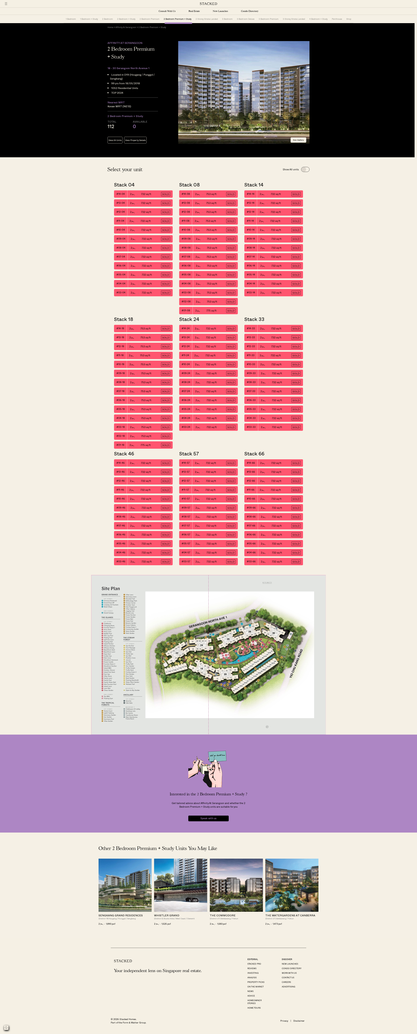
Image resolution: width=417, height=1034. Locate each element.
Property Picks (255, 982)
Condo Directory (249, 11)
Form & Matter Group (134, 1022)
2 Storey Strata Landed (207, 18)
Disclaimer (299, 1020)
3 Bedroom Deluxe (245, 18)
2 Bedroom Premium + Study (177, 18)
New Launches (220, 11)
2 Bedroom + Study (126, 18)
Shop (348, 18)
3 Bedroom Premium (269, 18)
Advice (251, 995)
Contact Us (288, 977)
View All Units (115, 140)
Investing (252, 972)
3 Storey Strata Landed (294, 18)
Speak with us (208, 818)
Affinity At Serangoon (125, 27)
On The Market (255, 986)
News (250, 991)
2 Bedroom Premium (149, 18)
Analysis (252, 977)
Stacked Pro (254, 963)
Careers (286, 982)
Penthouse (337, 18)
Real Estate (194, 11)
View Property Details (135, 140)
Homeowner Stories (254, 1002)
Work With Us (289, 972)
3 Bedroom (227, 18)
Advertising (288, 986)
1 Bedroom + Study (89, 18)
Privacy (284, 1020)
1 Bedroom (71, 18)
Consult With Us (167, 11)
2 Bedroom (107, 18)
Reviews (251, 968)
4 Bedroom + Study (318, 18)
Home (110, 27)
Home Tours (253, 1007)
